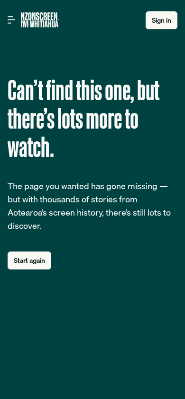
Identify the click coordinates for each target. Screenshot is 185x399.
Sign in (161, 20)
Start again (29, 260)
